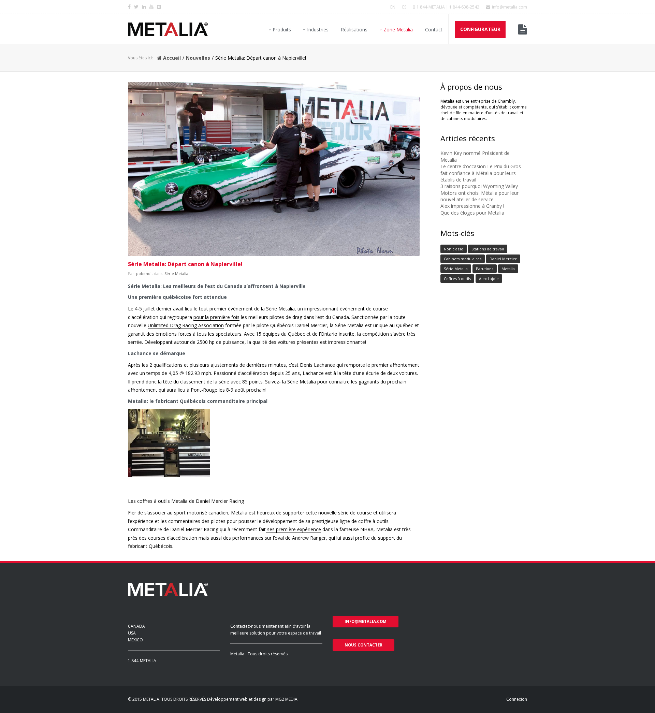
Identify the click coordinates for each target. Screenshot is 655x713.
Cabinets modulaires (462, 258)
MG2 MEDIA (286, 699)
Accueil (172, 58)
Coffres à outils (457, 278)
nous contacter (363, 644)
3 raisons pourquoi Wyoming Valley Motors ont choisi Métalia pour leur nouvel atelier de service (479, 193)
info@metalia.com (509, 7)
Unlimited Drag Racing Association (186, 325)
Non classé (453, 248)
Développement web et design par (241, 699)
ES (404, 7)
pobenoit (144, 273)
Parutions (484, 268)
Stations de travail (487, 248)
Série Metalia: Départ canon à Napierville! (185, 264)
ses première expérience (293, 529)
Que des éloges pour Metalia (472, 212)
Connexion (516, 699)
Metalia (508, 268)
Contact (433, 29)
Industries (318, 29)
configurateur (480, 29)
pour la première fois (216, 317)
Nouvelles (198, 58)
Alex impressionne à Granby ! (472, 206)
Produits (282, 29)
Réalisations (354, 29)
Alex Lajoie (489, 278)
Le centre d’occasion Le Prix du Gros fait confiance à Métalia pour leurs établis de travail (480, 173)
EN (392, 7)
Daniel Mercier (503, 258)
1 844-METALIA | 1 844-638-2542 (448, 7)
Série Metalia (175, 273)
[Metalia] (168, 29)
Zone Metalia (398, 29)
